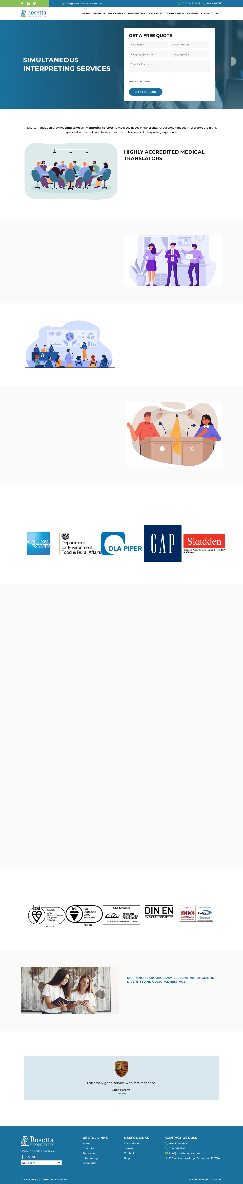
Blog (218, 13)
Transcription (174, 13)
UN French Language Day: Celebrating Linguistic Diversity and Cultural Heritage (170, 980)
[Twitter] (34, 3)
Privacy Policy (29, 1179)
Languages (155, 13)
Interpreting (136, 13)
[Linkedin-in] (28, 3)
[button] (24, 1078)
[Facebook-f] (22, 3)
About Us (99, 13)
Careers (192, 13)
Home (86, 13)
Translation (116, 13)
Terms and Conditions (55, 1179)
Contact (207, 13)
